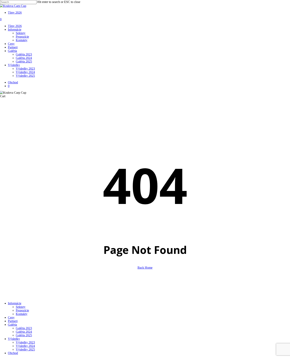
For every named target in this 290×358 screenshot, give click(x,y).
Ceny (11, 317)
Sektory (20, 306)
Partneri (13, 321)
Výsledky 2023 (25, 342)
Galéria (12, 324)
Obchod (13, 353)
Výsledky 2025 (25, 349)
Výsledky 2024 (25, 346)
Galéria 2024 (24, 331)
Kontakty (21, 314)
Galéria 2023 (24, 328)
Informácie (14, 303)
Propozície (22, 310)
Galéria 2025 (24, 335)
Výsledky (14, 338)
